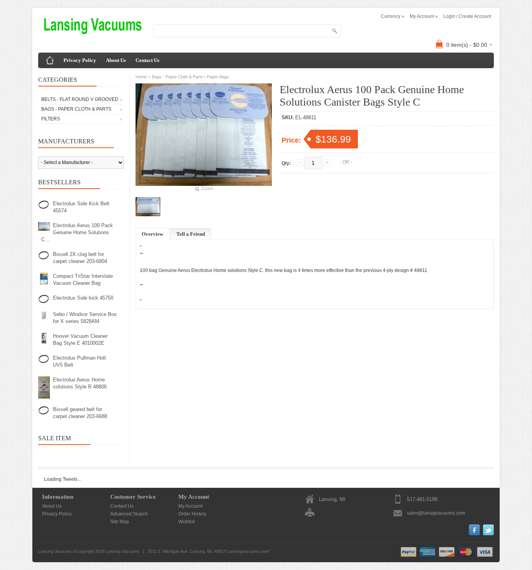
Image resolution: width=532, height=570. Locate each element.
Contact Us (147, 60)
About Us (116, 60)
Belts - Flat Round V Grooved (79, 99)
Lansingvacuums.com (248, 551)
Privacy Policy (79, 60)
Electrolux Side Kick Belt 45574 (81, 207)
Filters (50, 119)
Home (141, 76)
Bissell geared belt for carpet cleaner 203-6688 (80, 412)
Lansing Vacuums (122, 551)
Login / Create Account (467, 16)
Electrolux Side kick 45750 (83, 298)
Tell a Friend (190, 234)
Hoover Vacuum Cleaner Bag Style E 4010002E (80, 339)
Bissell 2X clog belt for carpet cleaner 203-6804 (80, 257)
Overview (152, 234)
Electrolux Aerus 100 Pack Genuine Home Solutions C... (77, 232)
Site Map (119, 521)
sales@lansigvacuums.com (436, 513)
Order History (192, 514)
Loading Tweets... (62, 479)
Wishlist (186, 521)
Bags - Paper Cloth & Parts (76, 109)
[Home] (50, 60)
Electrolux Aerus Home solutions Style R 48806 (80, 383)
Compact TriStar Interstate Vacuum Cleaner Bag (83, 279)
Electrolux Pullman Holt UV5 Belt (79, 361)
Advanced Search (129, 514)
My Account (190, 506)
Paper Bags (218, 76)
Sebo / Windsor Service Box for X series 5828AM (85, 317)
